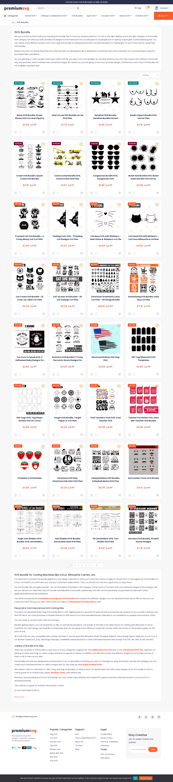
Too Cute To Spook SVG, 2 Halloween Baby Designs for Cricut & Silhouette (29, 359)
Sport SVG (91, 16)
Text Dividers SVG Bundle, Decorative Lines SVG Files (67, 540)
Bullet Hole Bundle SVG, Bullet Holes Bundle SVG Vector (143, 177)
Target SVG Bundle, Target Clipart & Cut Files (67, 419)
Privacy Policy (106, 738)
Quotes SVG (55, 741)
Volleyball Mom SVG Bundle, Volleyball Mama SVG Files (105, 479)
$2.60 (140, 245)
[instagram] (152, 717)
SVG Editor (105, 758)
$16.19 (101, 306)
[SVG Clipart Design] (92, 193)
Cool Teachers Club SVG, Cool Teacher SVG (105, 419)
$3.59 (26, 245)
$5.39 (26, 306)
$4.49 (64, 548)
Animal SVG (30, 16)
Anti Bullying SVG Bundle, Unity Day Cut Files (143, 298)
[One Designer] (130, 193)
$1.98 (102, 124)
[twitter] (146, 717)
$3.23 (64, 245)
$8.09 (64, 306)
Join (153, 749)
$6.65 (26, 548)
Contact (79, 745)
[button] (162, 8)
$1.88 (102, 185)
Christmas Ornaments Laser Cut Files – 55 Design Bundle (105, 298)
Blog (77, 749)
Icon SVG (54, 760)
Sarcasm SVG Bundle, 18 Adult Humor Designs (143, 540)
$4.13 (101, 548)
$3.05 (64, 427)
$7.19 (140, 306)
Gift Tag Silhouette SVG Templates (143, 359)
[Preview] (20, 132)
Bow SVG (53, 757)
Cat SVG (53, 738)
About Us (79, 741)
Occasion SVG (107, 16)
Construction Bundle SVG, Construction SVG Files (67, 177)
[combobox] (150, 75)
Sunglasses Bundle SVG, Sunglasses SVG (105, 177)
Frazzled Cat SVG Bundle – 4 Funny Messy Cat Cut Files (29, 238)
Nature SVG (125, 16)
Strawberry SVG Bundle (30, 478)
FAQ (77, 734)
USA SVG (53, 745)
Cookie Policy (106, 734)
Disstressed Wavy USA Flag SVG (105, 359)
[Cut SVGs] (54, 495)
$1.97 (64, 185)
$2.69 (26, 124)
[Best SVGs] (54, 314)
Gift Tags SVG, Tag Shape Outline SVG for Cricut (29, 419)
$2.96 (140, 185)
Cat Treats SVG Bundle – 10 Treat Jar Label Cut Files (29, 298)
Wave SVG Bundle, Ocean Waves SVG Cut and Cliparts (29, 117)
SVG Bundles (77, 16)
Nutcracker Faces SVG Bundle (143, 478)
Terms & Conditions (109, 741)
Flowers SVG (55, 749)
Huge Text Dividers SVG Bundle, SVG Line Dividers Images (29, 540)
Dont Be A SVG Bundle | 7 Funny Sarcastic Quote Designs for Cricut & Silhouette (67, 359)
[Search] (78, 8)
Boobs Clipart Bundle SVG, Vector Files (143, 117)
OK (135, 778)
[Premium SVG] (54, 132)
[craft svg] (54, 435)
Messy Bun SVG (56, 753)
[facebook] (139, 717)
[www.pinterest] (159, 717)
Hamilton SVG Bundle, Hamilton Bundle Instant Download (105, 117)
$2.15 (140, 124)
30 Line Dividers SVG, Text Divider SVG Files (105, 540)
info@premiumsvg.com (26, 716)
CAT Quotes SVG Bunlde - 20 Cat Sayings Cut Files (67, 298)
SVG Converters (107, 754)
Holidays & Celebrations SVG (53, 16)
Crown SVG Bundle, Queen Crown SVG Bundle (29, 177)
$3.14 (140, 487)
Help (139, 8)
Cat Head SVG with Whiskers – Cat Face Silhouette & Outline (143, 238)
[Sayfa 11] (101, 565)
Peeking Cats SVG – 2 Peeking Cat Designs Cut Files (67, 238)
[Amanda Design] (16, 253)
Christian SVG (141, 16)
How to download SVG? (85, 738)
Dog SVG (53, 734)
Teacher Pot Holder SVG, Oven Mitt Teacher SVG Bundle (143, 419)
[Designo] (16, 132)
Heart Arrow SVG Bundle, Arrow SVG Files (67, 117)
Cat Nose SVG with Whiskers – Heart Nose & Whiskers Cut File (105, 238)
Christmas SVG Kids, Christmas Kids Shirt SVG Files (67, 479)
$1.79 (64, 124)
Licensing (105, 745)
